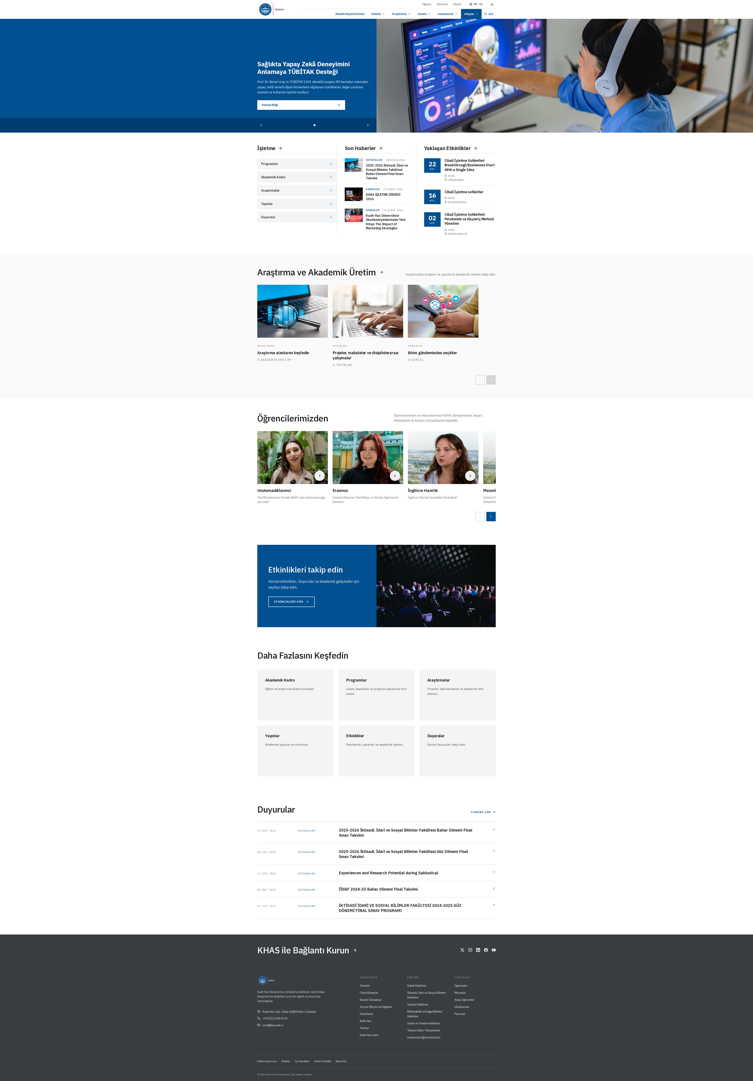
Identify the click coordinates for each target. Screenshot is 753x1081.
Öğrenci (426, 4)
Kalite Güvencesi (267, 1061)
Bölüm (376, 14)
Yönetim (365, 985)
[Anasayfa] (492, 4)
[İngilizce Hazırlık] (443, 457)
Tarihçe (364, 1028)
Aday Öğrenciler (464, 1000)
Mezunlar (460, 993)
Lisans (422, 14)
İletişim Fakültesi (417, 1004)
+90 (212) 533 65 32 (275, 1018)
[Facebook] (486, 950)
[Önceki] (261, 125)
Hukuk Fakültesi (416, 985)
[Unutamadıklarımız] (292, 457)
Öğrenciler (461, 985)
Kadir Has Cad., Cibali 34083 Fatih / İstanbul (289, 1012)
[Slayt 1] (315, 125)
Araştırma (399, 14)
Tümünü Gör (481, 812)
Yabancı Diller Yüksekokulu (423, 1030)
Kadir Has (365, 1021)
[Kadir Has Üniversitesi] (266, 9)
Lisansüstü (446, 14)
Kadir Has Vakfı (369, 1035)
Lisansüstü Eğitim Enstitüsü (423, 1037)
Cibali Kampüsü (369, 993)
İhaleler (285, 1061)
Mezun (457, 4)
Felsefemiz (366, 1014)
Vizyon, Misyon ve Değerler (376, 1007)
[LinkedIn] (478, 950)
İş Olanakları (302, 1061)
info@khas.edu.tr (273, 1025)
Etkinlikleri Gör (288, 601)
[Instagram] (470, 950)
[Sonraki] (368, 125)
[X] (462, 950)
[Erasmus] (368, 457)
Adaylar (469, 14)
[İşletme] (288, 9)
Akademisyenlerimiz (350, 14)
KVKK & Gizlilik (322, 1061)
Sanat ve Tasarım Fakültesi (423, 1023)
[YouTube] (494, 950)
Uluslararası (462, 1007)
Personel (442, 4)
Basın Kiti (341, 1061)
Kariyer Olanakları (371, 1000)
